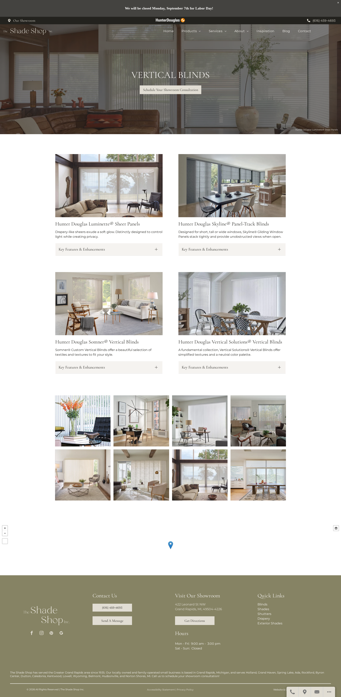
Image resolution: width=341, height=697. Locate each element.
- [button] (4, 533)
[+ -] (170, 549)
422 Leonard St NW (190, 604)
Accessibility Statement (161, 689)
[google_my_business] (61, 633)
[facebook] (32, 633)
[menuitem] (168, 31)
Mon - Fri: (182, 644)
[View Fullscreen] (4, 541)
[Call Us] (293, 692)
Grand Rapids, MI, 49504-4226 (198, 609)
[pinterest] (51, 633)
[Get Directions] (305, 692)
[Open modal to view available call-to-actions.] (329, 692)
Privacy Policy (185, 689)
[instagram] (41, 633)
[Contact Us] (317, 692)
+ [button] (4, 528)
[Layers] (336, 528)
